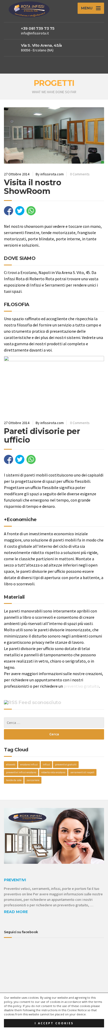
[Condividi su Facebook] (8, 210)
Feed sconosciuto (40, 702)
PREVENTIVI (15, 880)
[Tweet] (19, 210)
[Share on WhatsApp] (31, 210)
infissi (46, 764)
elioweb (10, 764)
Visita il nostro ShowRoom (32, 187)
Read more (16, 911)
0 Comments (80, 174)
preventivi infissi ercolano (21, 772)
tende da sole (13, 780)
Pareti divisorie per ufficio (42, 435)
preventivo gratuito (81, 686)
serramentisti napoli (82, 772)
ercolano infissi (29, 764)
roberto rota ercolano (53, 772)
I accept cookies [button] (54, 1023)
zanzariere (32, 780)
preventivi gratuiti (66, 764)
